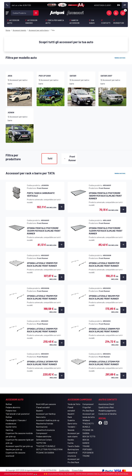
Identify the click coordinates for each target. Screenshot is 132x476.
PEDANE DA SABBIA (45, 452)
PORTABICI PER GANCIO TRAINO (87, 452)
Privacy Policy (77, 470)
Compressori (41, 433)
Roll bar (9, 417)
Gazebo (71, 439)
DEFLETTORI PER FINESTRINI (49, 449)
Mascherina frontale (44, 423)
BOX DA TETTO (88, 436)
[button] (109, 13)
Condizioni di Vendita (107, 414)
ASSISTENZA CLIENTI (102, 5)
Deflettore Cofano (44, 439)
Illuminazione (41, 426)
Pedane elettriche (43, 436)
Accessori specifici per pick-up (19, 446)
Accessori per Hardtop (46, 414)
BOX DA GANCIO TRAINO (85, 442)
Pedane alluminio (13, 407)
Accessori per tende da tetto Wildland (88, 417)
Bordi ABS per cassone (46, 404)
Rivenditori (118, 23)
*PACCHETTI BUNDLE (45, 446)
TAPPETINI (41, 443)
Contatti (105, 23)
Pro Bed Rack (88, 410)
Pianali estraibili (43, 407)
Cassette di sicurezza (45, 430)
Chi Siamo (92, 21)
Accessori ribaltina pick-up (47, 420)
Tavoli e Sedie (73, 446)
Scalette (71, 420)
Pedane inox (11, 410)
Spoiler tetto (11, 426)
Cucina (70, 443)
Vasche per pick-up (14, 449)
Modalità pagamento (107, 410)
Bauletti (39, 410)
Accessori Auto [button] (13, 21)
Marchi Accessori (74, 21)
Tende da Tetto (74, 404)
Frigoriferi (86, 407)
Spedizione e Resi (106, 407)
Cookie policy (64, 470)
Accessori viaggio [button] (31, 21)
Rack (70, 417)
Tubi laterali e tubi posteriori (18, 414)
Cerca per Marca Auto (55, 21)
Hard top (9, 430)
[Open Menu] (7, 12)
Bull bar (9, 404)
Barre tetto (41, 417)
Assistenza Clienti (106, 404)
